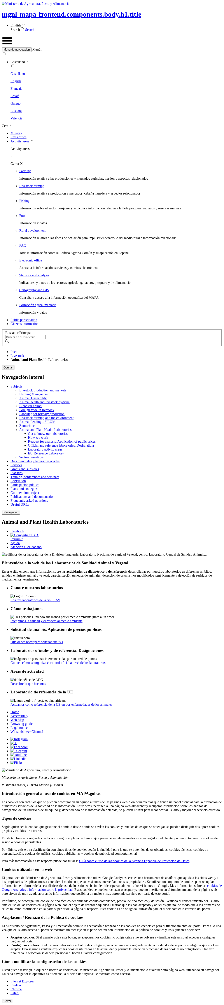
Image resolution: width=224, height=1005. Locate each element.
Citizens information (24, 324)
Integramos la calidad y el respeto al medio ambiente (46, 621)
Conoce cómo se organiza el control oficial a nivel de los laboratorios (57, 663)
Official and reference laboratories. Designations (61, 445)
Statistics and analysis (34, 275)
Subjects (16, 386)
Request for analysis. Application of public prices (62, 441)
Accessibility (19, 716)
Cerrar (7, 1001)
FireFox (15, 985)
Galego (15, 103)
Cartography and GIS (34, 290)
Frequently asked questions (29, 500)
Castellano (17, 73)
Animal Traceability (33, 398)
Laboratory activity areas (45, 449)
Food (22, 215)
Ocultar (8, 367)
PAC (22, 245)
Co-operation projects (25, 493)
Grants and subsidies (24, 469)
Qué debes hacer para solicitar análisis (36, 642)
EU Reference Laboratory (46, 453)
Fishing (24, 201)
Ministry (16, 133)
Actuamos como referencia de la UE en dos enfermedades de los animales (61, 704)
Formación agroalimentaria (37, 305)
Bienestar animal (30, 406)
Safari (14, 993)
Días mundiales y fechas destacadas (35, 461)
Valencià (16, 118)
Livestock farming (31, 186)
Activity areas (20, 141)
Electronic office (30, 260)
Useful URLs (19, 504)
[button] (112, 49)
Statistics (16, 473)
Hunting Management (34, 394)
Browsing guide (21, 724)
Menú (36, 49)
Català (14, 96)
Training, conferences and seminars (34, 477)
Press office (18, 137)
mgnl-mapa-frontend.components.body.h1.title (71, 14)
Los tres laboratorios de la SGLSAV (35, 600)
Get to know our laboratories (48, 433)
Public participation (23, 320)
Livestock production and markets (42, 390)
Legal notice (19, 728)
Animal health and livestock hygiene (44, 402)
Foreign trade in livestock (36, 410)
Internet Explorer (22, 981)
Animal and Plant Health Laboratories (45, 429)
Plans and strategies (23, 489)
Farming (25, 171)
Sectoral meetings (31, 457)
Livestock (17, 356)
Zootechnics (27, 426)
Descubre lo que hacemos (28, 684)
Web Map (17, 720)
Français (16, 88)
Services (16, 465)
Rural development (32, 230)
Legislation (18, 481)
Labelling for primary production (42, 414)
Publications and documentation (32, 496)
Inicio (14, 352)
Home (14, 712)
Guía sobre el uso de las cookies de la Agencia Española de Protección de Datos (134, 861)
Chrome (16, 989)
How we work (38, 437)
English (15, 81)
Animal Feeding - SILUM (37, 422)
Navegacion (11, 512)
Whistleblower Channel (26, 731)
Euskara (16, 111)
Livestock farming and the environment (46, 418)
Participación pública (24, 485)
